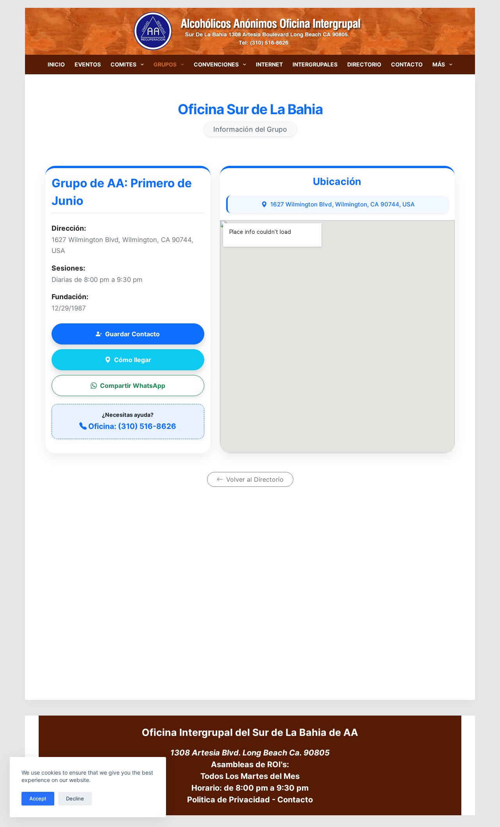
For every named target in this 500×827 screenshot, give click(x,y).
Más (438, 64)
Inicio (56, 64)
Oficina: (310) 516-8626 (132, 426)
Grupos (165, 64)
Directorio (364, 64)
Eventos (88, 64)
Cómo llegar (132, 360)
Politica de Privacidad (228, 799)
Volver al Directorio (255, 479)
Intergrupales (315, 64)
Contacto (407, 64)
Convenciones (216, 64)
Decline (75, 798)
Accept (37, 798)
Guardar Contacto (132, 334)
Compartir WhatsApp (132, 385)
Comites (123, 64)
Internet (269, 64)
